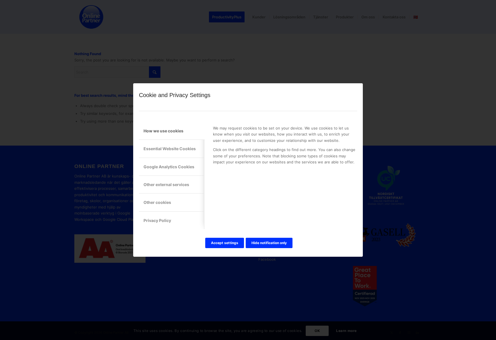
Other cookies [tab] (157, 202)
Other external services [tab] (166, 184)
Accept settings (224, 243)
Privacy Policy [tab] (157, 220)
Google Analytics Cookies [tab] (169, 166)
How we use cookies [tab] (163, 130)
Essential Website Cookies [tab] (170, 148)
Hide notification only (269, 243)
